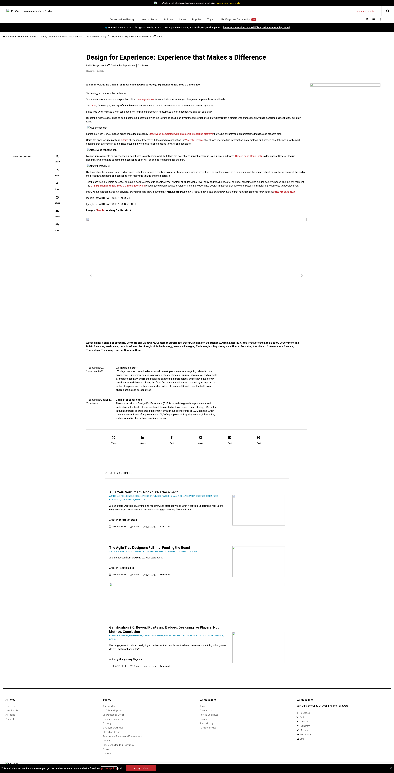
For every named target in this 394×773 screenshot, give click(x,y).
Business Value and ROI (25, 36)
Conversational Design (122, 19)
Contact (203, 719)
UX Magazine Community (235, 19)
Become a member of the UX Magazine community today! (256, 27)
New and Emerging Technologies (193, 346)
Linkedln (304, 721)
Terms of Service (208, 727)
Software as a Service (280, 346)
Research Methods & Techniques (119, 745)
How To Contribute (209, 715)
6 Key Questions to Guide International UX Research (69, 36)
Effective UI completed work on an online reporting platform (181, 133)
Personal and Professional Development (122, 736)
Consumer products (113, 342)
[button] (57, 159)
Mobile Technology (161, 346)
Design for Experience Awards (210, 342)
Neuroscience (149, 19)
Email (302, 739)
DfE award (118, 185)
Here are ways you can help (228, 3)
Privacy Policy (206, 723)
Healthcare (112, 346)
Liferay (124, 140)
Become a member (365, 11)
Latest (182, 19)
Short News (259, 346)
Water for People (194, 140)
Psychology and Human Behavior (232, 346)
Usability (107, 753)
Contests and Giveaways (141, 342)
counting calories (145, 99)
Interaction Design (111, 732)
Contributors (206, 710)
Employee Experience (113, 727)
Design (187, 342)
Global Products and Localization (259, 342)
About (202, 706)
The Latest (11, 706)
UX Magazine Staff (127, 367)
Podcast (168, 19)
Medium (304, 730)
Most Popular (12, 710)
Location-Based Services (134, 346)
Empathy (234, 342)
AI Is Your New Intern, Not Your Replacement (143, 492)
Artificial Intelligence (112, 710)
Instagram (305, 726)
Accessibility (93, 342)
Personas (107, 740)
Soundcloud (306, 734)
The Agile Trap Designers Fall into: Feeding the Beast (149, 548)
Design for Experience (129, 399)
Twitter (303, 717)
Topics (211, 19)
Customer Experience (169, 342)
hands (100, 210)
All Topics (10, 715)
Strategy (107, 749)
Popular (196, 19)
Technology (93, 350)
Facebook (305, 713)
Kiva (94, 105)
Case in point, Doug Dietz (248, 156)
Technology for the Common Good (121, 350)
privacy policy (109, 768)
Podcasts (10, 719)
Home (6, 36)
